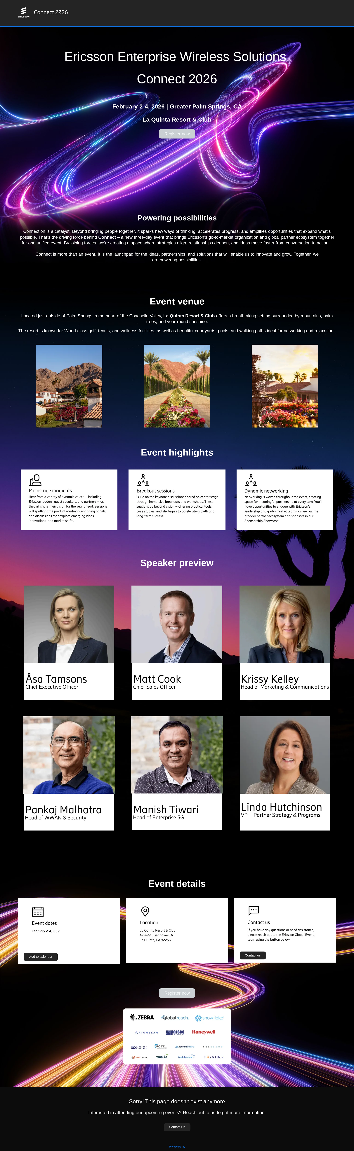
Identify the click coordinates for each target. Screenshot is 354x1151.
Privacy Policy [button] (177, 1146)
